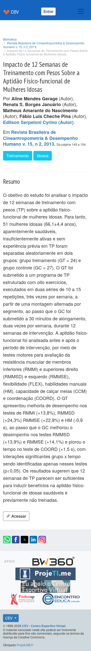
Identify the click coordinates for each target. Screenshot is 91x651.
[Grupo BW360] (53, 560)
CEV (9, 618)
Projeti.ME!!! (25, 645)
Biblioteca (10, 39)
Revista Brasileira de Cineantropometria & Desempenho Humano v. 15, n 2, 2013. (43, 45)
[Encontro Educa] (61, 598)
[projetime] (45, 573)
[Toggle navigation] (81, 11)
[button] (7, 539)
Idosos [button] (43, 156)
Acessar (18, 516)
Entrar (48, 11)
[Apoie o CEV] (45, 585)
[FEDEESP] (23, 598)
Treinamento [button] (17, 156)
